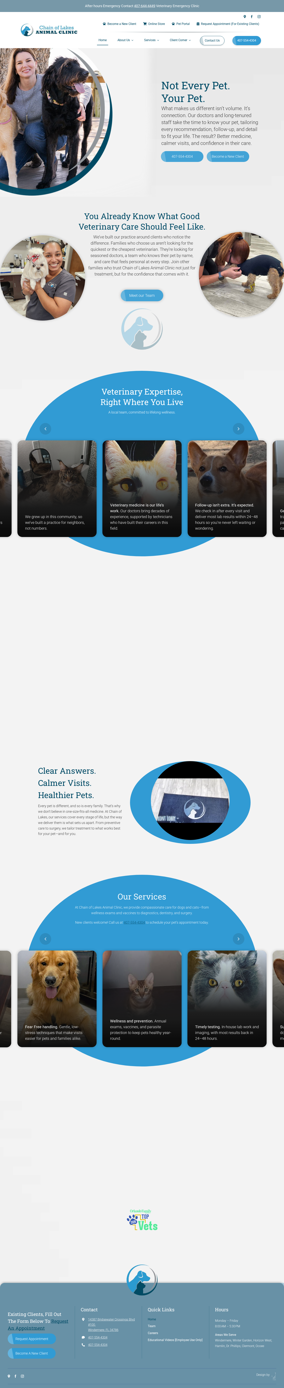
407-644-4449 (144, 6)
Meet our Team (142, 295)
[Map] (244, 16)
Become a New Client (228, 156)
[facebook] (251, 16)
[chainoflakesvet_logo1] (49, 25)
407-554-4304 (182, 156)
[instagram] (259, 16)
